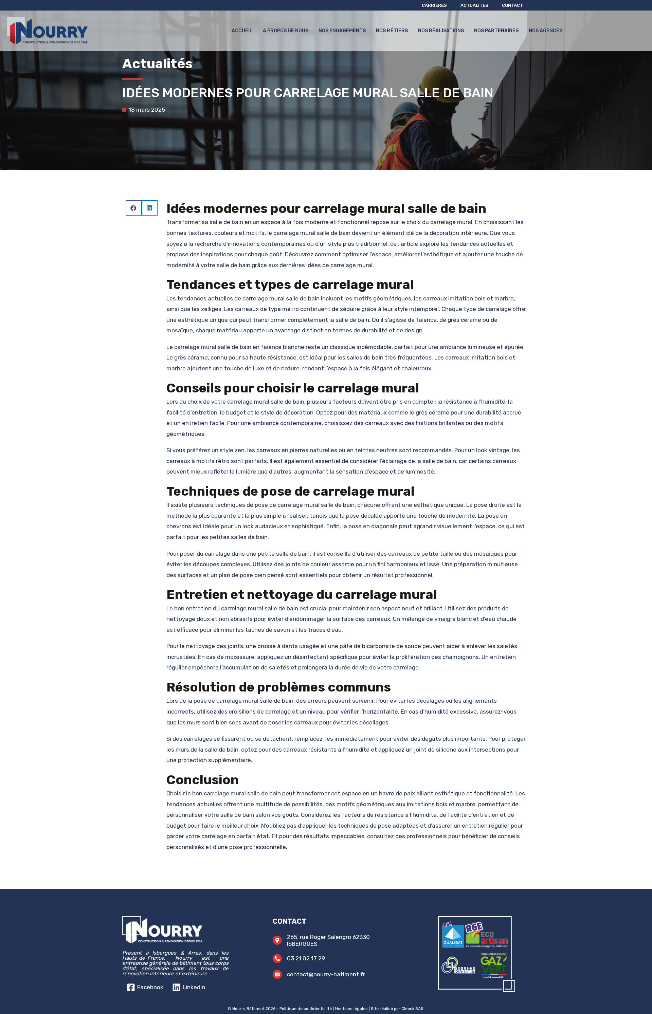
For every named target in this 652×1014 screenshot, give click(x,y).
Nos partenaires (496, 31)
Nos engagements (342, 31)
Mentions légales (351, 1008)
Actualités (474, 5)
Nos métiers (392, 31)
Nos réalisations (441, 31)
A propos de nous (285, 31)
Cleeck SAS (412, 1008)
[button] (134, 208)
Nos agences (545, 31)
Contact (512, 5)
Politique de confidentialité (305, 1008)
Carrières (434, 5)
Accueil (242, 31)
